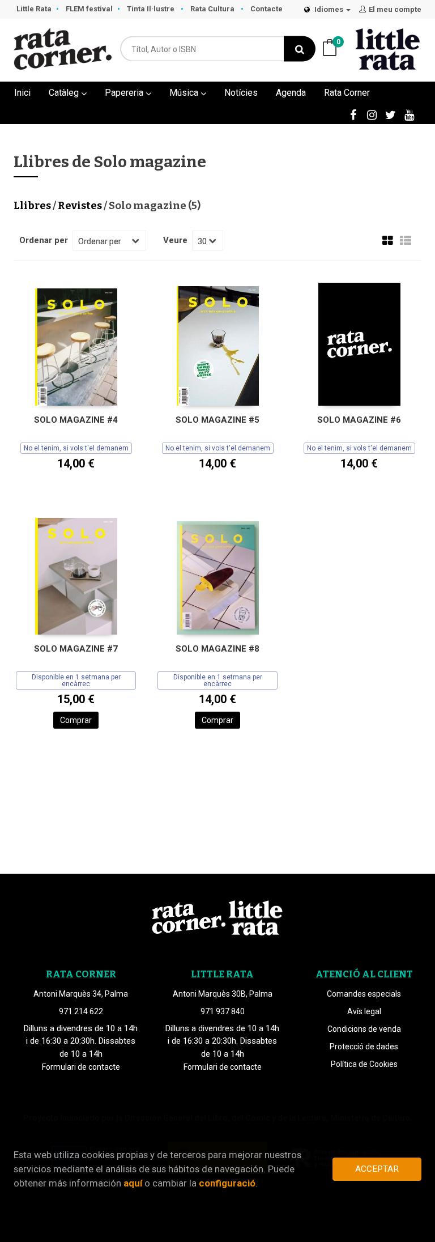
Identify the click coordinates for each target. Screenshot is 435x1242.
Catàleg (65, 92)
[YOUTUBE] (408, 114)
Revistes (81, 205)
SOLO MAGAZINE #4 (76, 420)
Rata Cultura (213, 9)
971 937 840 (223, 1011)
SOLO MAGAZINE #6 (359, 420)
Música (185, 92)
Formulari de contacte (81, 1066)
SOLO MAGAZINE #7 (76, 649)
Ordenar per (43, 240)
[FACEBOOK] (352, 114)
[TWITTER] (390, 114)
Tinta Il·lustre (151, 9)
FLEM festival (89, 9)
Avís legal (364, 1011)
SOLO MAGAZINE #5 (217, 420)
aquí (132, 1183)
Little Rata (34, 9)
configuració (227, 1183)
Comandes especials (364, 993)
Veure (175, 240)
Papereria (125, 92)
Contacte (266, 9)
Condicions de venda (364, 1028)
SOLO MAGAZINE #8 (217, 649)
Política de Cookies (364, 1064)
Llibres (33, 205)
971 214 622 (81, 1011)
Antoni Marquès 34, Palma (80, 993)
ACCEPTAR (377, 1169)
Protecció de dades (364, 1046)
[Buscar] (299, 49)
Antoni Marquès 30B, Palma (222, 993)
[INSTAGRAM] (371, 114)
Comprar (76, 720)
